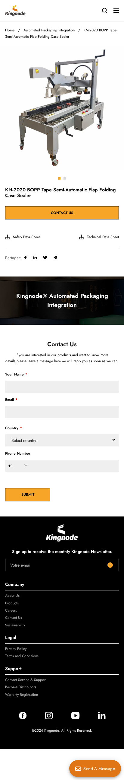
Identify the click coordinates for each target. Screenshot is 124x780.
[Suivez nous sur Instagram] (49, 718)
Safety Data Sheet (26, 237)
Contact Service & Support (25, 680)
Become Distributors (20, 687)
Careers (11, 610)
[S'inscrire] (110, 565)
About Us (12, 595)
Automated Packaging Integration (49, 30)
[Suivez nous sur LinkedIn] (101, 718)
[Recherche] (104, 10)
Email (9, 399)
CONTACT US (62, 213)
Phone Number (17, 453)
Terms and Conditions (22, 656)
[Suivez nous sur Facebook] (22, 718)
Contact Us (13, 617)
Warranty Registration (21, 694)
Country (11, 428)
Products (12, 603)
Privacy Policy (15, 649)
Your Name (14, 374)
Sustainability (15, 625)
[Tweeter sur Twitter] (45, 258)
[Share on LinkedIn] (35, 258)
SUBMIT (27, 494)
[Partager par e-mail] (55, 258)
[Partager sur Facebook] (25, 258)
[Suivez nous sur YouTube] (75, 718)
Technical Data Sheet (103, 237)
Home (9, 30)
